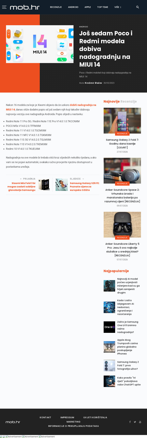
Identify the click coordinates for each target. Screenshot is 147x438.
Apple (88, 7)
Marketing (74, 421)
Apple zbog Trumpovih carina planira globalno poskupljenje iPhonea (127, 346)
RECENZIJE (122, 134)
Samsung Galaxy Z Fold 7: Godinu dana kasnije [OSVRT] (122, 143)
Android (73, 7)
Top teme (102, 7)
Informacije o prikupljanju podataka (73, 426)
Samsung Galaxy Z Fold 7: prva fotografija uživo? (128, 365)
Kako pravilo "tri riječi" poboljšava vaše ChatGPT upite (129, 381)
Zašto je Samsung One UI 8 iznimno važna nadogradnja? (127, 327)
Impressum (67, 417)
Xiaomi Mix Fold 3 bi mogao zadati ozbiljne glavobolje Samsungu (21, 187)
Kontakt (45, 417)
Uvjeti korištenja (95, 417)
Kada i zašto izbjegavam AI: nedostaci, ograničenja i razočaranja (125, 307)
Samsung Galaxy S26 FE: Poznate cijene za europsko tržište (84, 187)
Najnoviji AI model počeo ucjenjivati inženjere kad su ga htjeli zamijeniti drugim (128, 285)
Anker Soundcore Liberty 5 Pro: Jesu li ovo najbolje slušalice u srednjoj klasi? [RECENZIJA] (122, 249)
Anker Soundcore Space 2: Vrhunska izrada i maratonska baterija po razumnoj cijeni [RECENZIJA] (122, 195)
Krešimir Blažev (93, 83)
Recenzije (56, 7)
